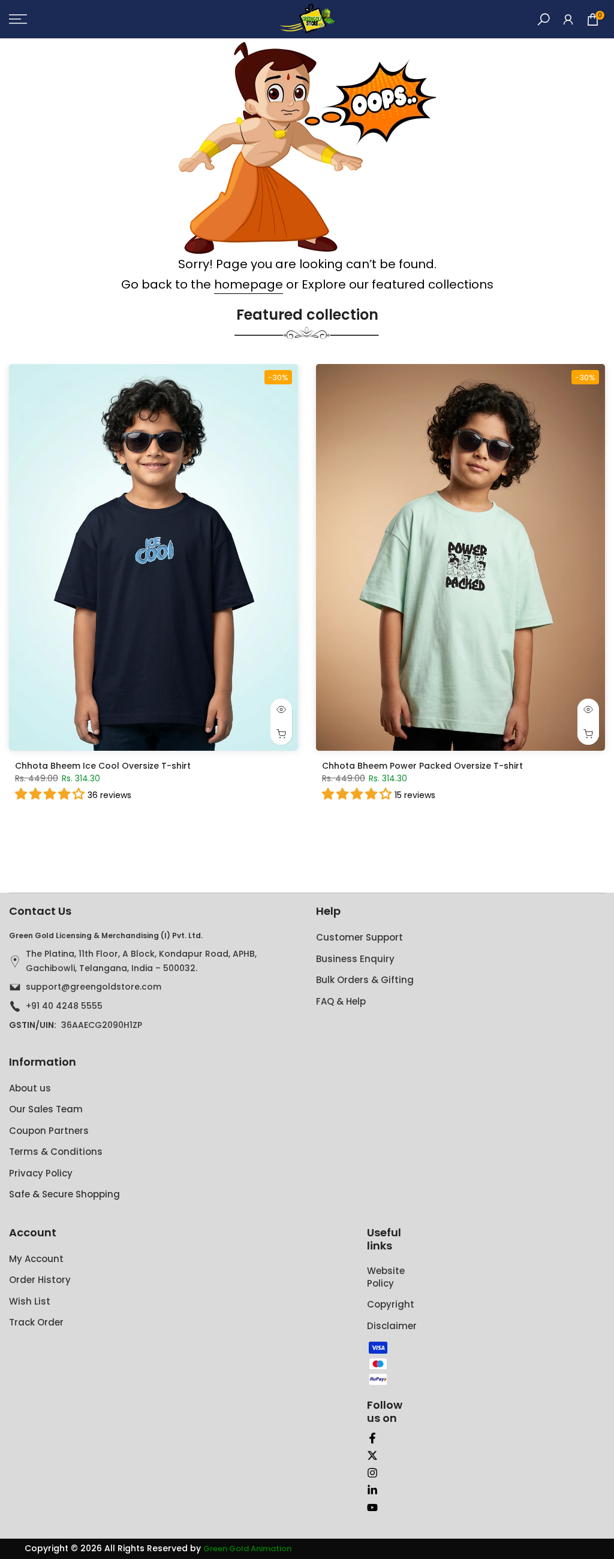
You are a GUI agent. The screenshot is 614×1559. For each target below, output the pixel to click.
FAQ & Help (341, 1001)
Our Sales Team (46, 1109)
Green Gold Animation (247, 1548)
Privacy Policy (41, 1173)
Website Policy (386, 1277)
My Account (36, 1258)
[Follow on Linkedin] (372, 1490)
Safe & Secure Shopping (64, 1194)
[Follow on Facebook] (372, 1438)
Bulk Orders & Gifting (365, 979)
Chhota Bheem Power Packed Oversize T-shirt (422, 765)
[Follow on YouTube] (372, 1507)
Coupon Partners (49, 1130)
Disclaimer (392, 1326)
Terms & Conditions (56, 1151)
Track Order (36, 1322)
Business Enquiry (355, 959)
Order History (40, 1279)
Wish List (29, 1301)
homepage (248, 284)
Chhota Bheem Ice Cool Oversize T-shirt (103, 765)
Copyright (390, 1304)
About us (30, 1088)
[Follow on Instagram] (372, 1473)
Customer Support (359, 937)
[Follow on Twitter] (372, 1455)
